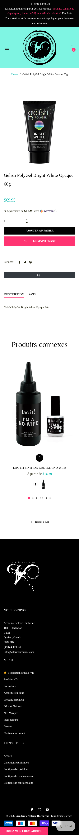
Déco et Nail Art (13, 706)
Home (14, 74)
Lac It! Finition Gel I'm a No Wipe (39, 467)
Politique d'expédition (16, 769)
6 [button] (50, 498)
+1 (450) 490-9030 (39, 3)
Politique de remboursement (19, 776)
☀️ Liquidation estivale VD (19, 672)
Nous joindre (11, 719)
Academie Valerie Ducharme (32, 816)
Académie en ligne (14, 692)
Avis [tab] (32, 294)
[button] (39, 211)
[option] (39, 428)
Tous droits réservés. (62, 816)
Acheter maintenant (40, 240)
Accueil (8, 756)
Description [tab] (14, 294)
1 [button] (29, 498)
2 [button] (33, 498)
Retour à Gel (41, 521)
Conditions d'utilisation (16, 762)
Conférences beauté (14, 733)
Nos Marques (11, 713)
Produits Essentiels (14, 699)
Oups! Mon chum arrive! (24, 831)
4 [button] (41, 498)
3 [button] (37, 498)
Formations (10, 686)
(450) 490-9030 (12, 647)
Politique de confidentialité (18, 782)
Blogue (8, 726)
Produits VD (10, 679)
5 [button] (46, 498)
